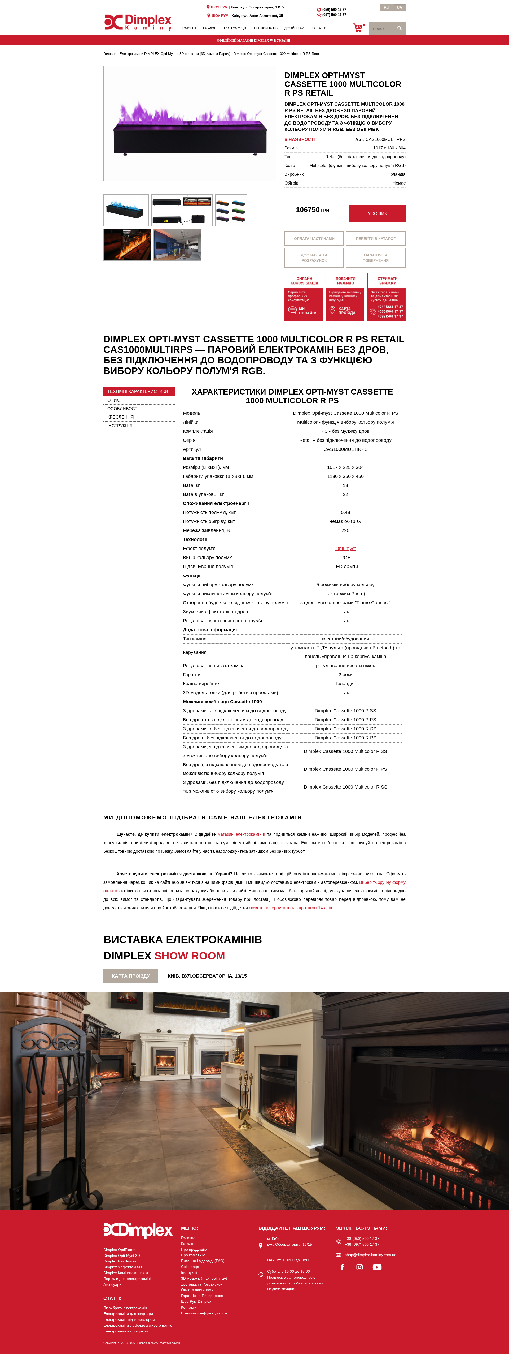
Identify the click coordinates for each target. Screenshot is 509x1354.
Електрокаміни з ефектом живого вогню (137, 1325)
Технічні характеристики (137, 391)
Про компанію (266, 28)
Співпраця (190, 1267)
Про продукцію (235, 28)
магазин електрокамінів (241, 834)
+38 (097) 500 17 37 (362, 1244)
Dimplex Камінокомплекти (125, 1273)
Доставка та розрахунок (314, 258)
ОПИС (113, 400)
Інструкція (120, 425)
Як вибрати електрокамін (125, 1308)
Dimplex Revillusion (119, 1261)
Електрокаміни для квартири (128, 1314)
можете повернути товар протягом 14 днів (290, 908)
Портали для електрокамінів (127, 1278)
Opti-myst (345, 548)
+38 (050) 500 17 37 (362, 1238)
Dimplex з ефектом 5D (122, 1267)
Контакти (318, 28)
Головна (189, 28)
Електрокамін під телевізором (129, 1319)
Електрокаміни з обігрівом (125, 1331)
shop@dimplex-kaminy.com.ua (370, 1255)
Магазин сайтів (170, 1342)
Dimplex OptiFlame (119, 1250)
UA (399, 7)
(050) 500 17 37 (334, 10)
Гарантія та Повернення (202, 1295)
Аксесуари (112, 1284)
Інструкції (189, 1272)
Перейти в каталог (376, 239)
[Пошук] (399, 28)
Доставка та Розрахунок (201, 1284)
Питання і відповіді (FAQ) (203, 1261)
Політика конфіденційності (204, 1313)
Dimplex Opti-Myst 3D (121, 1255)
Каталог (209, 28)
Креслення (120, 417)
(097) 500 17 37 (334, 15)
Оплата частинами (314, 239)
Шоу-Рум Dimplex (196, 1301)
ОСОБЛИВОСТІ (122, 408)
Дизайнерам (294, 28)
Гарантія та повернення (376, 258)
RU (386, 7)
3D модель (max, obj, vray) (204, 1278)
